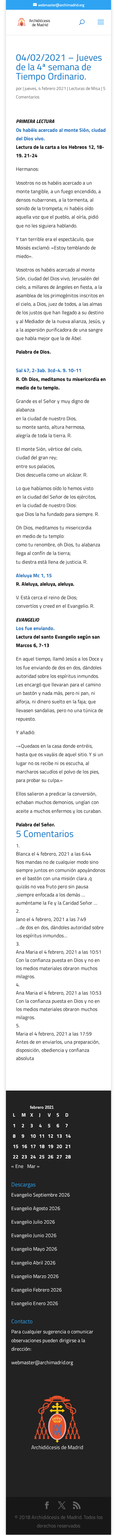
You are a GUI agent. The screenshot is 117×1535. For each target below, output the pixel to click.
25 (42, 1156)
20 (59, 1146)
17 (33, 1146)
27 (59, 1156)
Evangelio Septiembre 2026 (40, 1194)
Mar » (33, 1166)
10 (33, 1136)
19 (50, 1146)
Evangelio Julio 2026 (33, 1221)
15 (15, 1146)
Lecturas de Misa (84, 88)
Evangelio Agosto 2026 (35, 1208)
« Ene (17, 1166)
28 (68, 1156)
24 (33, 1156)
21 (68, 1146)
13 (59, 1136)
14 (68, 1136)
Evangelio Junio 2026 (33, 1235)
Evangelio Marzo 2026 (35, 1276)
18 (42, 1146)
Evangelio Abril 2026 (33, 1262)
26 (50, 1156)
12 (50, 1136)
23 (24, 1156)
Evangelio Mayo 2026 (34, 1249)
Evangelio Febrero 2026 (36, 1289)
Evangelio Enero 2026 (34, 1303)
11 (42, 1136)
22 (15, 1156)
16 (24, 1146)
